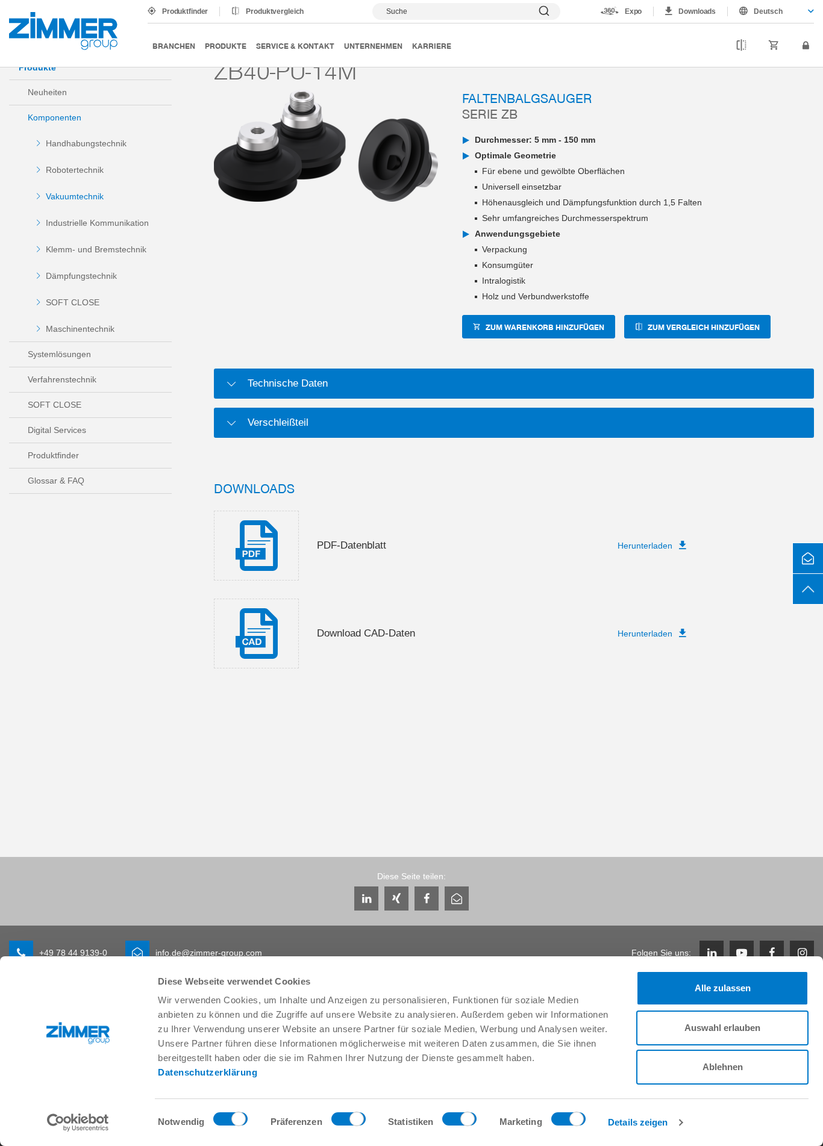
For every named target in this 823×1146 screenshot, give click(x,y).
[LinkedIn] (366, 898)
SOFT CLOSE (72, 302)
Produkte (225, 45)
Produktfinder (185, 11)
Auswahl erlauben (722, 1028)
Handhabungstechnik (86, 143)
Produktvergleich (275, 11)
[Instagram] (802, 953)
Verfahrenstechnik (62, 379)
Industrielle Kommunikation (97, 223)
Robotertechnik (75, 170)
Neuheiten (47, 92)
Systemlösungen (59, 354)
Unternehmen (373, 45)
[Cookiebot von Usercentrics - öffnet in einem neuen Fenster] (78, 1122)
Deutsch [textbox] (768, 11)
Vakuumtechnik (75, 196)
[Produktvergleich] (741, 45)
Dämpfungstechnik (81, 276)
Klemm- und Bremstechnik (96, 249)
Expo (633, 11)
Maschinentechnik (80, 329)
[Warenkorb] (774, 45)
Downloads (697, 11)
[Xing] (396, 898)
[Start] (63, 31)
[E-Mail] (457, 898)
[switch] (348, 1122)
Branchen (173, 45)
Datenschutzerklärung (207, 1072)
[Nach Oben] (808, 589)
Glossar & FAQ (56, 480)
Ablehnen (723, 1067)
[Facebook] (427, 898)
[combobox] (771, 11)
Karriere (431, 45)
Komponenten (54, 117)
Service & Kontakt (295, 45)
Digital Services (57, 430)
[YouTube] (742, 953)
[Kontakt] (808, 558)
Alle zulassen (723, 988)
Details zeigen (638, 1122)
